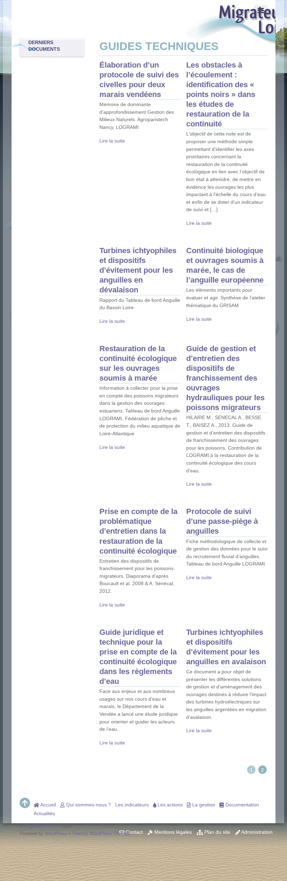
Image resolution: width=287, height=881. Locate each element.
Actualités (44, 813)
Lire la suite (112, 141)
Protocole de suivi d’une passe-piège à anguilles (222, 521)
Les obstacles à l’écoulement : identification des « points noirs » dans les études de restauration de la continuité (220, 94)
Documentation (241, 804)
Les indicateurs (132, 804)
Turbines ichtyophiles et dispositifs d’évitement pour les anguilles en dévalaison (137, 270)
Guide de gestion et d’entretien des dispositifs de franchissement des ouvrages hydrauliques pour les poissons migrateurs (225, 378)
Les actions (169, 804)
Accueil (47, 804)
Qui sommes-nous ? (88, 804)
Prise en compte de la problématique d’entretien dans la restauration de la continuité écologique (138, 531)
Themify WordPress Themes (101, 833)
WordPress (56, 833)
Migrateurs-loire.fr (42, 825)
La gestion (203, 804)
